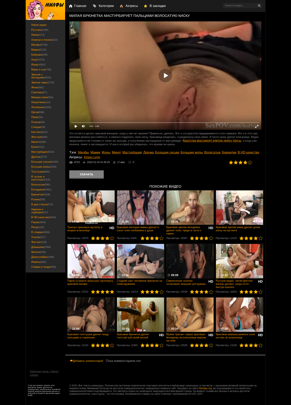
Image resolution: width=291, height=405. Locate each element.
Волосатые (212, 152)
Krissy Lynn (92, 157)
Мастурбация (132, 152)
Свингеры (39, 92)
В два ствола (42, 204)
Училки (38, 237)
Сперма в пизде (43, 266)
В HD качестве (248, 152)
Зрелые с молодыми (41, 76)
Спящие (38, 127)
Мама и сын (41, 69)
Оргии (37, 112)
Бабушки (39, 54)
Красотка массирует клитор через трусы (212, 140)
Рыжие (38, 199)
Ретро (37, 227)
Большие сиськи (167, 152)
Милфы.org (205, 388)
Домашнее (41, 247)
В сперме (40, 232)
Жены (106, 152)
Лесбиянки (41, 107)
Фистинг (39, 242)
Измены (38, 261)
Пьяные (38, 122)
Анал (38, 59)
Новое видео (39, 24)
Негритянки (40, 102)
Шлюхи (38, 251)
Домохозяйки (42, 256)
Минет (116, 152)
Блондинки (41, 189)
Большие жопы (192, 152)
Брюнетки (229, 152)
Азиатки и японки (44, 39)
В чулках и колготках (40, 178)
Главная (80, 6)
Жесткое (39, 136)
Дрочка (148, 152)
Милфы (83, 152)
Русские (39, 29)
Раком (38, 222)
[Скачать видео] (86, 174)
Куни (37, 146)
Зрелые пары (42, 82)
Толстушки (40, 171)
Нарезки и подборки (39, 211)
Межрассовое (42, 97)
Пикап (37, 117)
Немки (38, 34)
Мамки (95, 152)
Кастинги (39, 132)
